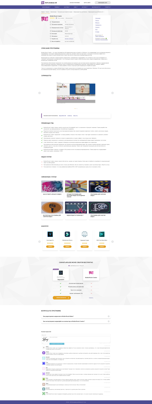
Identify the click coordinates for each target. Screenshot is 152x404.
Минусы (97, 22)
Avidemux (70, 115)
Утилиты (107, 7)
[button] (39, 93)
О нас (85, 402)
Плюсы (97, 20)
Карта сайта (87, 2)
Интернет (84, 7)
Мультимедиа (46, 7)
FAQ (96, 29)
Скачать (97, 27)
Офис (75, 7)
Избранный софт (102, 2)
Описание (97, 18)
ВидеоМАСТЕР (62, 115)
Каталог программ (75, 2)
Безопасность (96, 7)
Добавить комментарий (56, 343)
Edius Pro (75, 115)
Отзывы (97, 31)
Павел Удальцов (99, 36)
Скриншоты (98, 25)
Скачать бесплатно (61, 297)
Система (66, 7)
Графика (57, 7)
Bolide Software (69, 38)
